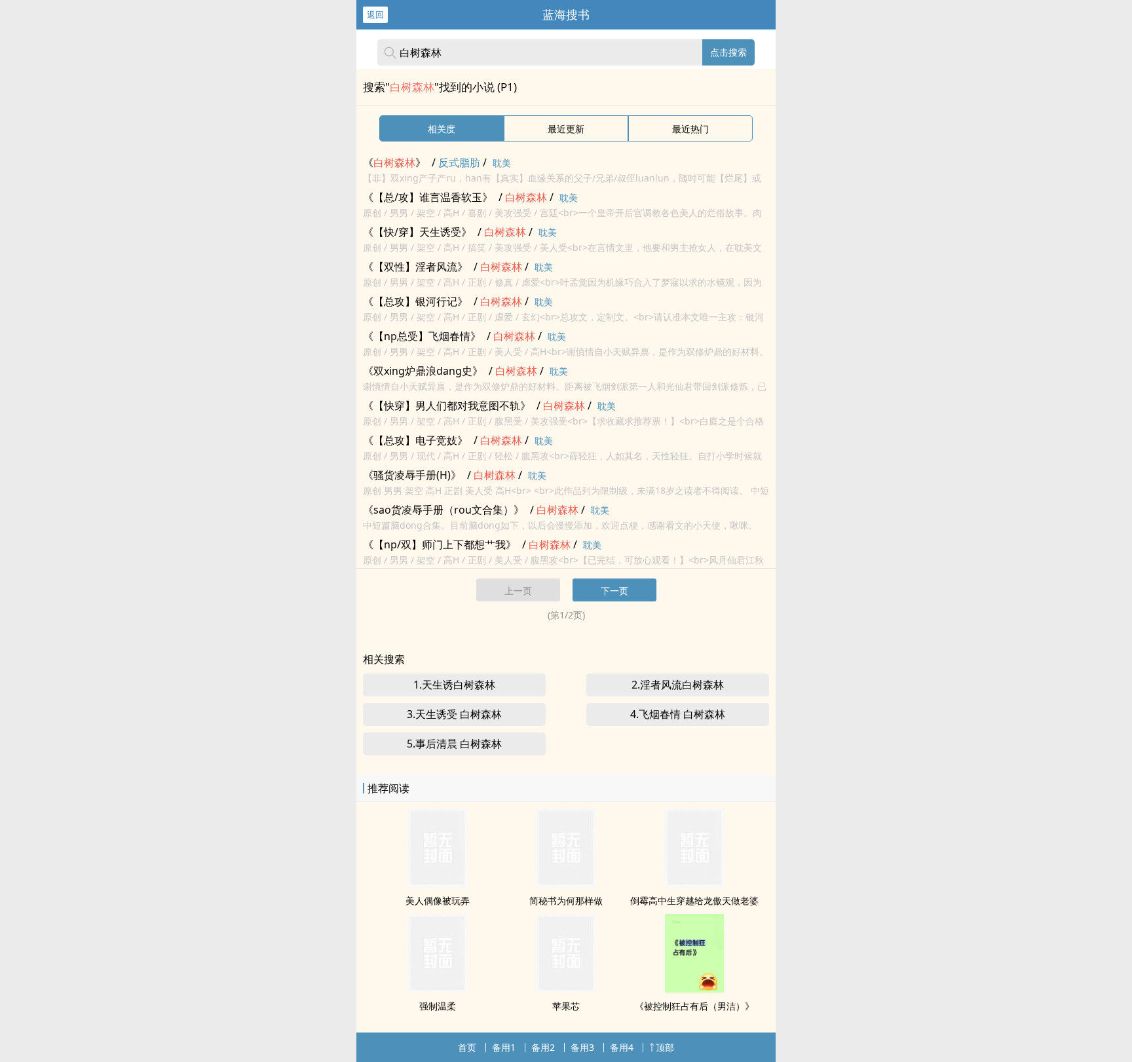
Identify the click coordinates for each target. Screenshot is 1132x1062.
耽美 (502, 163)
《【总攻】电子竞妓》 (415, 440)
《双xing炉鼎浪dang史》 (423, 371)
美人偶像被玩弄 (438, 900)
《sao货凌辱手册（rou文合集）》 (443, 510)
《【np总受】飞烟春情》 (422, 336)
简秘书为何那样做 (566, 900)
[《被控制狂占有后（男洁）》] (694, 988)
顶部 (665, 1047)
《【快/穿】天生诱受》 (417, 232)
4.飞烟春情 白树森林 (677, 714)
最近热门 (690, 129)
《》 (394, 162)
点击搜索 (728, 52)
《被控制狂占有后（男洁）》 (694, 1006)
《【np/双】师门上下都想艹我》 (439, 544)
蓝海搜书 (566, 14)
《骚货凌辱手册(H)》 (412, 475)
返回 (375, 14)
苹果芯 (566, 1006)
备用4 (621, 1047)
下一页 (614, 590)
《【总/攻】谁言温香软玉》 (428, 197)
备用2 (543, 1047)
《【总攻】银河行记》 (415, 301)
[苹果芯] (566, 988)
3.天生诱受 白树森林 (454, 714)
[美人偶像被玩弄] (437, 883)
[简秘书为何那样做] (566, 883)
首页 (467, 1047)
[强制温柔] (437, 988)
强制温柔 (437, 1006)
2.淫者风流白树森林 (678, 684)
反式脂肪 (459, 162)
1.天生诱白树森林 (454, 684)
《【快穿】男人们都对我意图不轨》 (447, 405)
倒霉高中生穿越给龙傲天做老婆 (694, 900)
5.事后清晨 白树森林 (454, 743)
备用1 (504, 1047)
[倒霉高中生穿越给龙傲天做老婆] (694, 883)
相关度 (441, 129)
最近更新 (566, 129)
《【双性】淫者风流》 (415, 266)
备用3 (582, 1047)
